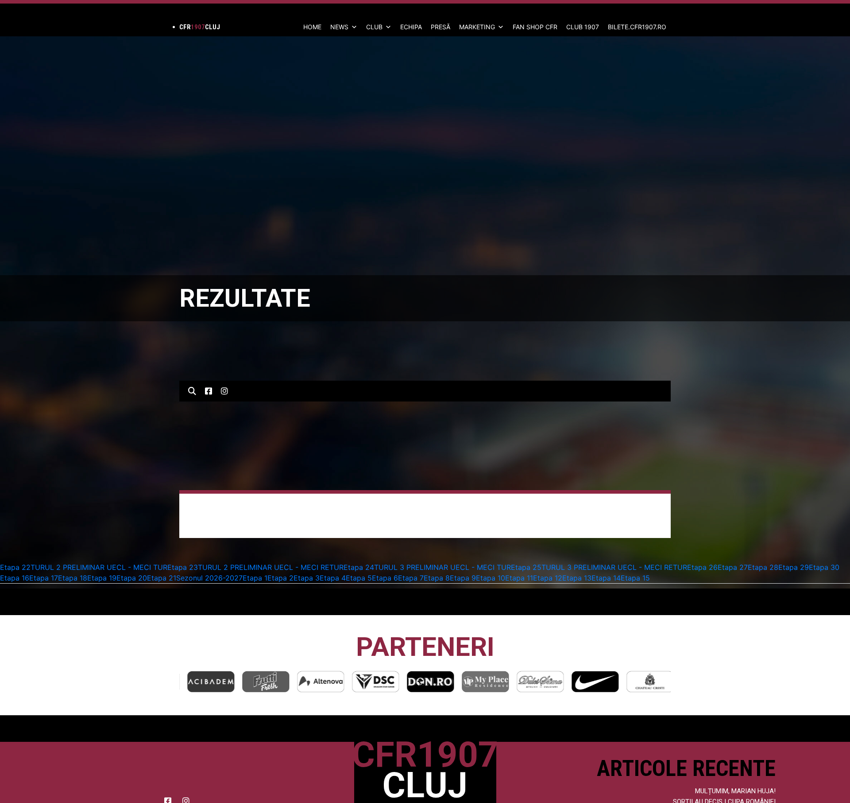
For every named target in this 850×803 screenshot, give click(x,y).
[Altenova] (316, 681)
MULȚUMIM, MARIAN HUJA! (735, 791)
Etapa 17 (43, 577)
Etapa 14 (606, 577)
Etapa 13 (576, 577)
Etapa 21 (161, 577)
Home (312, 27)
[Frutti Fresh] (261, 681)
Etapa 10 (490, 577)
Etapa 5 (359, 577)
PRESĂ (440, 27)
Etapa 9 (463, 577)
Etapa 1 (255, 577)
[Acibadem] (206, 681)
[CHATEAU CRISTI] (646, 681)
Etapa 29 (793, 567)
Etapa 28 (763, 567)
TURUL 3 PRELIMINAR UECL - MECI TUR (442, 567)
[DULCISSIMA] (536, 681)
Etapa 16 (14, 577)
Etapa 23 (182, 567)
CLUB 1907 (582, 27)
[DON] (426, 681)
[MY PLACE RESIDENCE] (481, 681)
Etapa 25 (526, 567)
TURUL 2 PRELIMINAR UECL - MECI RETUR (271, 567)
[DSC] (371, 681)
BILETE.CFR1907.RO (637, 27)
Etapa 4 (333, 577)
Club (374, 27)
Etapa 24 (359, 567)
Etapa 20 (131, 577)
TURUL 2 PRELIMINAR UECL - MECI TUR (99, 567)
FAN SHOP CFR (535, 27)
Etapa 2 (280, 577)
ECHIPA (411, 27)
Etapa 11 (519, 577)
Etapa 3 (307, 577)
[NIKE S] (591, 681)
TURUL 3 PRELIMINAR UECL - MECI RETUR (614, 567)
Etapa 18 (72, 577)
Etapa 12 (547, 577)
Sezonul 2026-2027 (209, 577)
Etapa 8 (437, 577)
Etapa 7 (411, 577)
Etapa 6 (385, 577)
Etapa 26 (702, 567)
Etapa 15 (635, 577)
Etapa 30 (824, 567)
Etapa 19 (101, 577)
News (339, 27)
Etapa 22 (15, 567)
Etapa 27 (733, 567)
